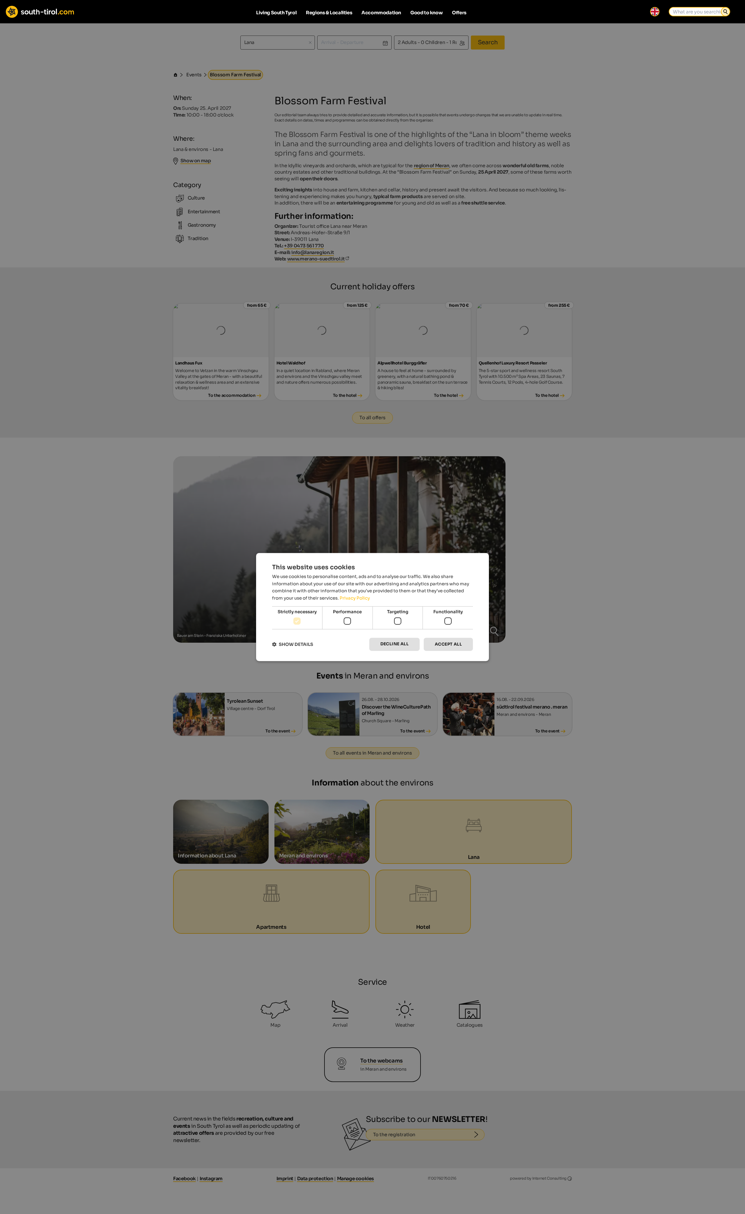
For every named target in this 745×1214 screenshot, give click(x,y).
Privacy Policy (355, 598)
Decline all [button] (394, 644)
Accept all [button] (448, 644)
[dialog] (372, 607)
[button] (292, 644)
